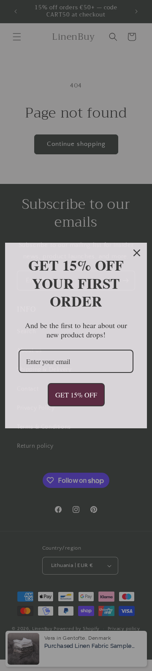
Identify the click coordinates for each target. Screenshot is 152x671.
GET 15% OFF (76, 394)
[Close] (137, 253)
